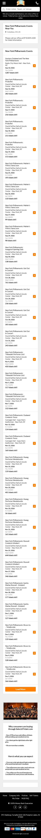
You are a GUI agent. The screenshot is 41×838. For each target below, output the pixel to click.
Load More (20, 689)
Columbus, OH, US (13, 32)
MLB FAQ (25, 798)
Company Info (14, 795)
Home (5, 795)
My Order (16, 798)
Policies (25, 795)
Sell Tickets (34, 795)
